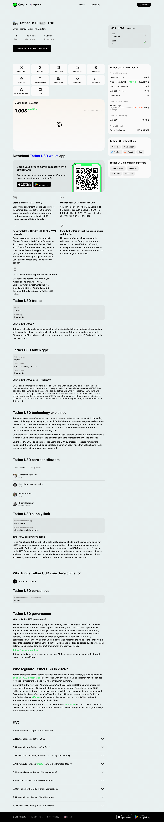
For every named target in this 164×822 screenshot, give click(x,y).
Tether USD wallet (44, 156)
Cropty (39, 764)
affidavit (36, 697)
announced (70, 704)
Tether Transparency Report (26, 650)
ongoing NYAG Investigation (26, 677)
